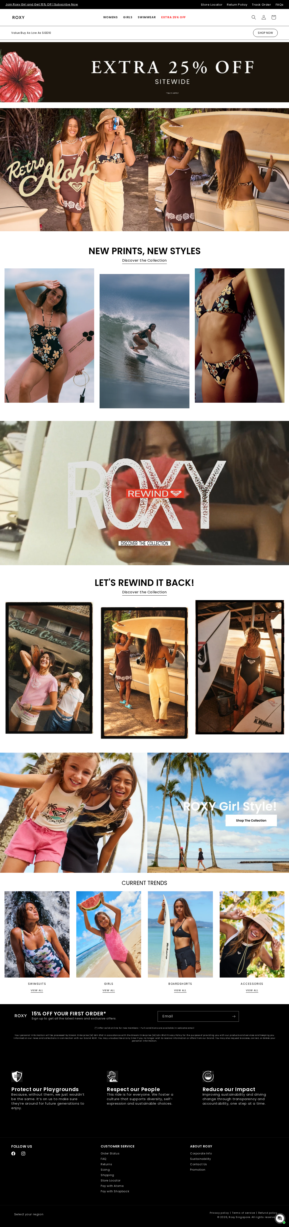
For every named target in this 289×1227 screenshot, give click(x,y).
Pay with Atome (112, 1186)
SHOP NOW (265, 33)
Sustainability (200, 1159)
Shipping (107, 1175)
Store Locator (211, 4)
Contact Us (198, 1164)
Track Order (261, 4)
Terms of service (243, 1213)
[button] (110, 17)
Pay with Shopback (115, 1191)
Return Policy (237, 4)
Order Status (110, 1153)
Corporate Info (201, 1153)
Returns (106, 1164)
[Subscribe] (234, 1016)
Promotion (197, 1170)
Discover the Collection (144, 260)
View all (37, 990)
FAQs (280, 4)
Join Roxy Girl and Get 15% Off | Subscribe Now (41, 4)
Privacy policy (219, 1213)
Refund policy (267, 1213)
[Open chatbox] (280, 1218)
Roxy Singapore (239, 1217)
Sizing (105, 1170)
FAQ (103, 1159)
